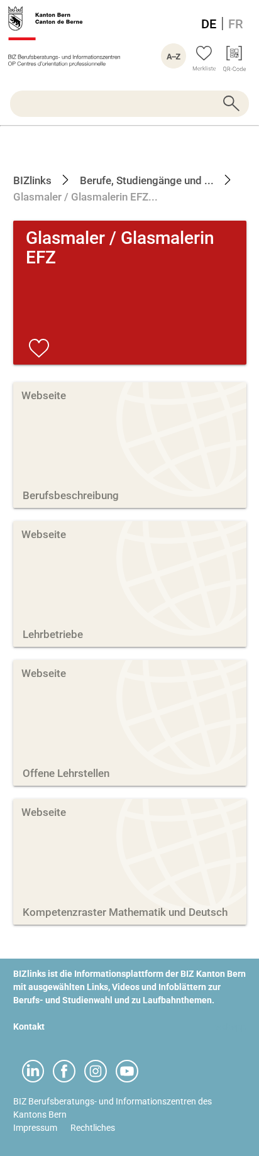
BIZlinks (32, 180)
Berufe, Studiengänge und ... (145, 180)
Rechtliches (92, 1128)
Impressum (35, 1128)
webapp (230, 1026)
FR (235, 23)
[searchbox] (129, 104)
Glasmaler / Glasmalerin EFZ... (85, 196)
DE (208, 23)
